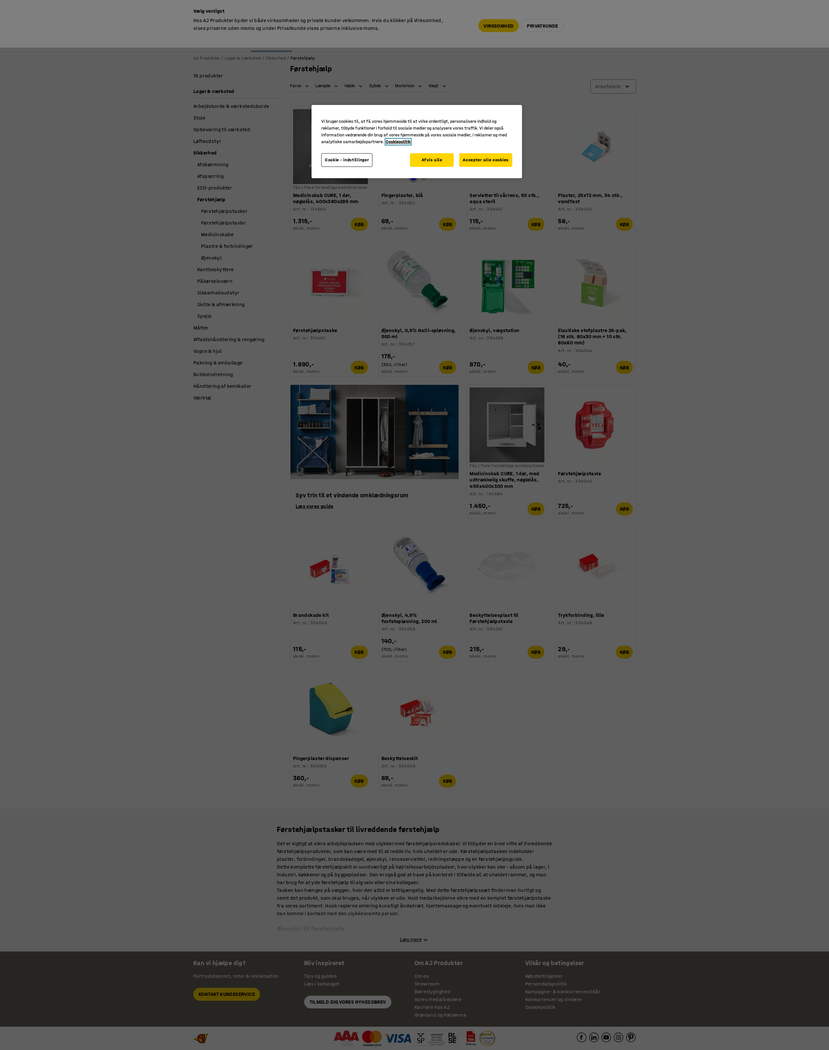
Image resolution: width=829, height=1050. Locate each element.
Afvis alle (432, 160)
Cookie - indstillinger (347, 160)
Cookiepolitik (398, 141)
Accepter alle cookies (486, 160)
